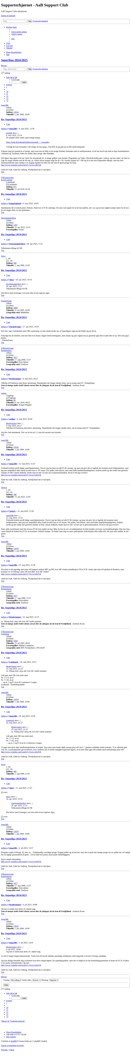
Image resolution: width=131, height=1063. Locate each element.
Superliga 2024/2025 (14, 60)
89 (14, 400)
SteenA (4, 487)
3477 (15, 357)
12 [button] (7, 96)
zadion (3, 393)
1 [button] (6, 87)
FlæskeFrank (6, 301)
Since (3, 256)
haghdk (9, 133)
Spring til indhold (8, 16)
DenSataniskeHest (8, 218)
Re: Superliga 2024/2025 (14, 119)
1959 (15, 641)
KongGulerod (6, 180)
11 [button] (7, 94)
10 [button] (7, 92)
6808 (15, 308)
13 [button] (7, 98)
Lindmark (5, 634)
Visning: (6, 980)
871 (15, 187)
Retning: (45, 980)
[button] (11, 77)
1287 (15, 225)
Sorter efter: (27, 980)
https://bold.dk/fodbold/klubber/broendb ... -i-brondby (27, 142)
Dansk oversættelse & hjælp (12, 1045)
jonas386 (4, 105)
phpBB (14, 1041)
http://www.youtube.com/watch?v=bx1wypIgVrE (21, 165)
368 (15, 494)
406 (15, 263)
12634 (16, 112)
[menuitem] (19, 32)
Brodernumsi (6, 350)
